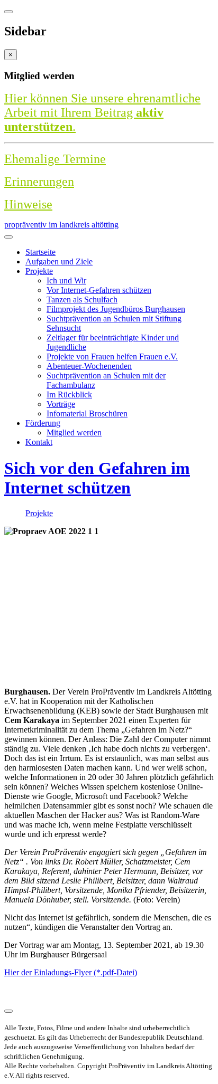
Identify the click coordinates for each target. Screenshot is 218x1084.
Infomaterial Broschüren (87, 413)
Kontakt (38, 442)
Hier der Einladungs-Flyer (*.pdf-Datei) (70, 972)
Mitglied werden (74, 432)
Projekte (39, 271)
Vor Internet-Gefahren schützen (99, 290)
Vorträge (61, 404)
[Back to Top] (8, 1011)
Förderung (42, 423)
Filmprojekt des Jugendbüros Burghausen (116, 309)
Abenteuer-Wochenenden (89, 366)
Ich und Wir (66, 280)
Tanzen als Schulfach (82, 299)
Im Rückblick (69, 394)
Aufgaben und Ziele (59, 261)
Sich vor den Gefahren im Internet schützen (97, 478)
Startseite (40, 252)
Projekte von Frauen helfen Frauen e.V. (112, 356)
